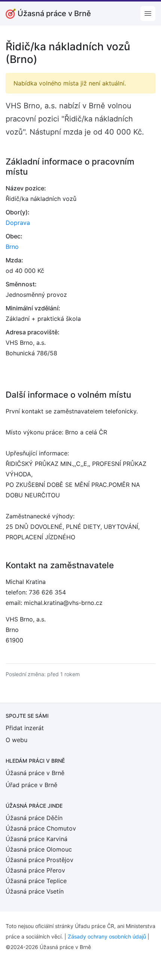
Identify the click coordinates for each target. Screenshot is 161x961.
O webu (16, 740)
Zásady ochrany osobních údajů (107, 936)
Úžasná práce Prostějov (39, 860)
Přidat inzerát (25, 728)
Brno (12, 246)
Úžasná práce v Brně (35, 773)
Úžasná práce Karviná (36, 839)
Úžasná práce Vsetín (35, 891)
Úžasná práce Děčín (34, 818)
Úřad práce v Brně (31, 785)
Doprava (18, 222)
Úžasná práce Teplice (36, 881)
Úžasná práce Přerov (35, 870)
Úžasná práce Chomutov (41, 828)
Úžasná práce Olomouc (39, 849)
